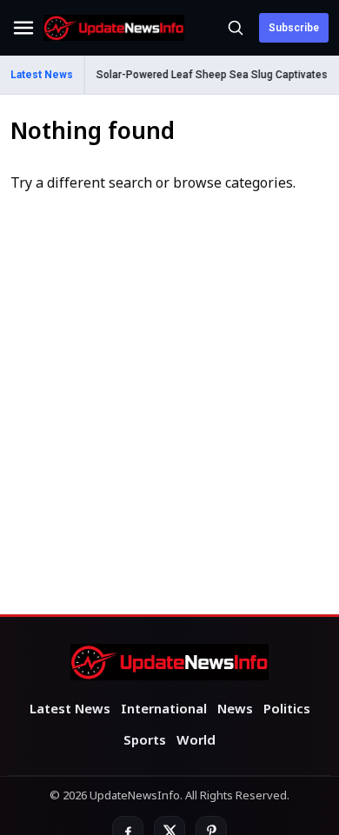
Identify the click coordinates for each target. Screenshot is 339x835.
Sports (144, 741)
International (164, 710)
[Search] (235, 28)
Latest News (70, 710)
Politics (286, 710)
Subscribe (294, 28)
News (235, 710)
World (196, 741)
